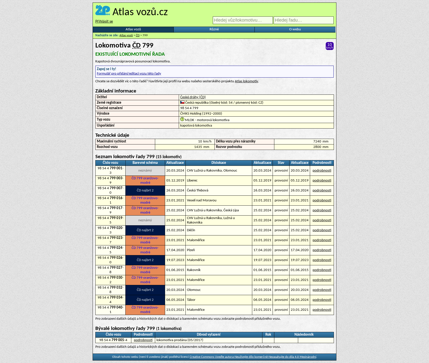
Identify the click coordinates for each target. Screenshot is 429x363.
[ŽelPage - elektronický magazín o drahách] (102, 12)
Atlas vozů (133, 29)
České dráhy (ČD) (193, 97)
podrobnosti (322, 171)
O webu (295, 29)
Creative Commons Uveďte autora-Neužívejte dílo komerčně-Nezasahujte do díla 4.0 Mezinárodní (253, 357)
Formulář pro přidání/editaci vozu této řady (129, 74)
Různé (214, 29)
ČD (138, 35)
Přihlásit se (104, 22)
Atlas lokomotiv (246, 81)
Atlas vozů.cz (140, 12)
